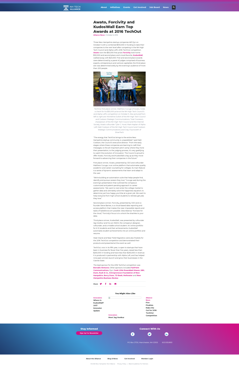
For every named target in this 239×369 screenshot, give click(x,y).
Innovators (97, 298)
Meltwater (128, 275)
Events (126, 7)
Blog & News (113, 359)
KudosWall (138, 55)
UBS (142, 270)
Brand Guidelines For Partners (138, 364)
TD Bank (119, 275)
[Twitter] (149, 334)
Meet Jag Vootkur (116, 317)
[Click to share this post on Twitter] (101, 284)
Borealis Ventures (101, 268)
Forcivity (127, 53)
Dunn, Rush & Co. (100, 273)
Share (95, 284)
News (166, 7)
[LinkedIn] (166, 334)
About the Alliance (93, 359)
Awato (96, 53)
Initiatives (115, 7)
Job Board (154, 7)
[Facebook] (133, 334)
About (104, 7)
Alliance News (99, 35)
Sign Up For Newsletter (89, 333)
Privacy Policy (121, 364)
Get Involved (139, 7)
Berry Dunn (109, 275)
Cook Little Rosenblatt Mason (127, 270)
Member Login (147, 359)
